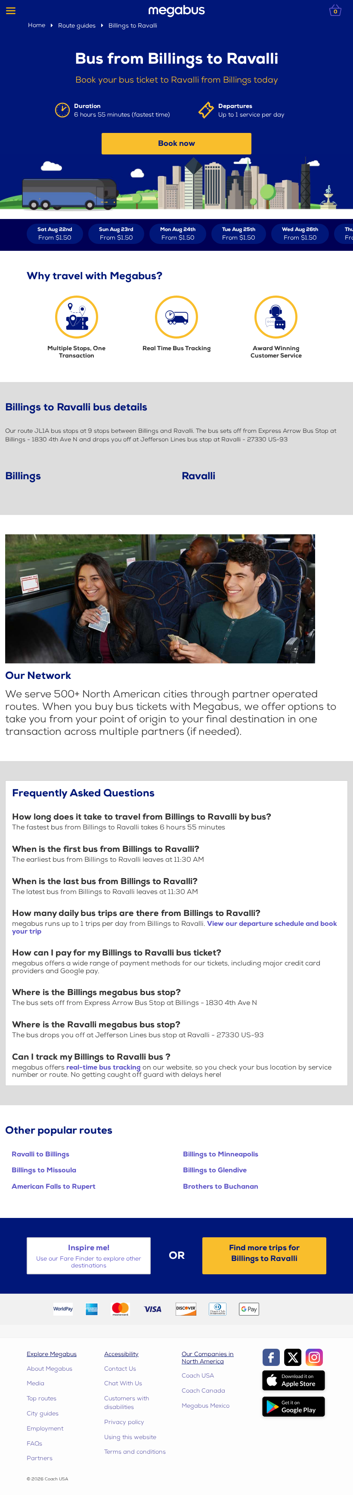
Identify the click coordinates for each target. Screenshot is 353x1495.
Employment (45, 1428)
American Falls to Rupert (54, 1187)
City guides (43, 1413)
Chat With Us (123, 1383)
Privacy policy (124, 1422)
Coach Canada (203, 1390)
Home (36, 25)
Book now (176, 143)
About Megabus (49, 1368)
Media (35, 1383)
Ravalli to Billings (40, 1154)
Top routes (41, 1398)
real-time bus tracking (103, 1067)
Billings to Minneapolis (220, 1154)
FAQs (34, 1443)
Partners (40, 1458)
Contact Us (120, 1368)
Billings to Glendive (215, 1170)
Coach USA (198, 1375)
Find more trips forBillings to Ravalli (264, 1253)
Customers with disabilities (126, 1403)
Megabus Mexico (205, 1405)
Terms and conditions (135, 1451)
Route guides (77, 25)
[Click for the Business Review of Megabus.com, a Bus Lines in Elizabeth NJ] (286, 1308)
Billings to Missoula (44, 1170)
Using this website (130, 1437)
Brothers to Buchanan (220, 1187)
